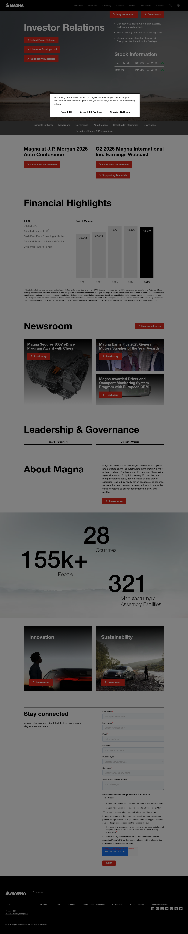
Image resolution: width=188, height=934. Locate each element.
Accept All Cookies (91, 112)
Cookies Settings (120, 112)
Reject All (66, 112)
